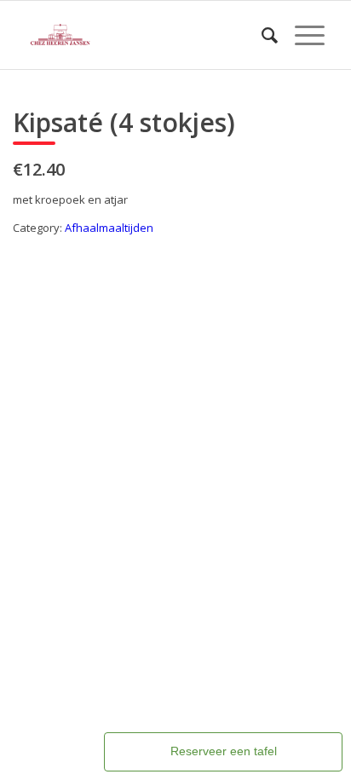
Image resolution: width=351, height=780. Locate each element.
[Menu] (301, 35)
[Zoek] (261, 35)
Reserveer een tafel (223, 751)
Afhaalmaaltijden (109, 227)
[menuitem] (261, 35)
